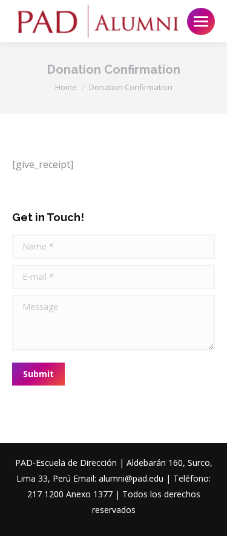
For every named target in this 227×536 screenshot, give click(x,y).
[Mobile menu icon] (201, 21)
